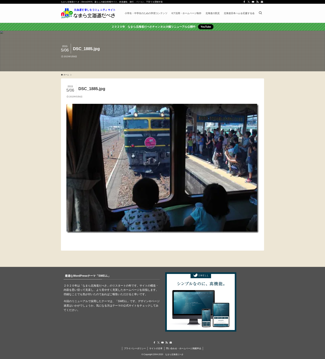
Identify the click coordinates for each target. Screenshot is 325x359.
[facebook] (244, 2)
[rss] (257, 2)
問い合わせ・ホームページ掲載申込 (183, 348)
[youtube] (253, 2)
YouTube (206, 26)
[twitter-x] (248, 2)
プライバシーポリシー (135, 348)
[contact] (262, 2)
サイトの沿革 (155, 348)
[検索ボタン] (260, 13)
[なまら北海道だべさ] (88, 13)
